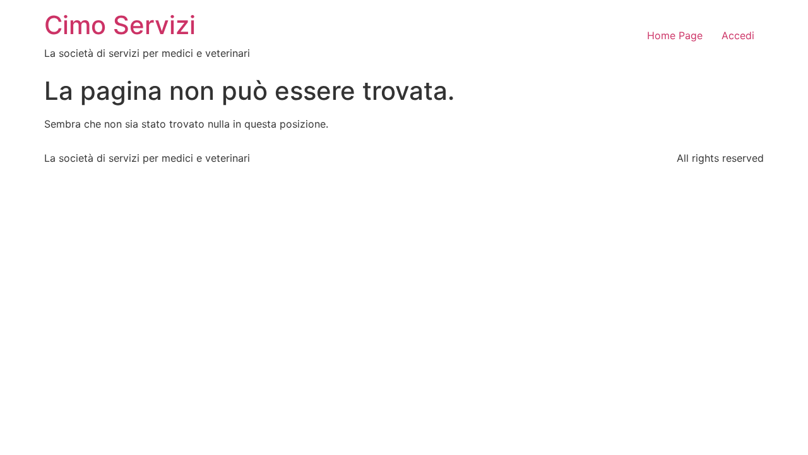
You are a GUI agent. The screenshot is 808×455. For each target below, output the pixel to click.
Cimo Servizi (120, 24)
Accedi (738, 35)
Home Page (675, 35)
